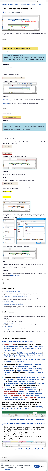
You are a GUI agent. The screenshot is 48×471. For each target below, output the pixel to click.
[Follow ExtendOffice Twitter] (5, 461)
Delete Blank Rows (10, 355)
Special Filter (9, 385)
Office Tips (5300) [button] (25, 4)
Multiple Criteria (21, 359)
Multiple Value (34, 359)
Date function (6, 103)
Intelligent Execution (11, 346)
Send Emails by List (28, 383)
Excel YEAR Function (8, 329)
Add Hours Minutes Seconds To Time (12, 291)
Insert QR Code (23, 393)
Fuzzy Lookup (19, 361)
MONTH (7, 99)
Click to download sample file (10, 282)
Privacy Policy (7, 469)
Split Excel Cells (20, 399)
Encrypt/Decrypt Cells (11, 383)
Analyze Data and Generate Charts (24, 348)
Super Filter (41, 383)
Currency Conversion (11, 397)
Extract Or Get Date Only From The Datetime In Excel (15, 296)
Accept (36, 466)
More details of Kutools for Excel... (21, 419)
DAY (13, 99)
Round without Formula (22, 357)
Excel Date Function (8, 315)
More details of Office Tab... (23, 449)
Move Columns (9, 371)
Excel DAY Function (8, 326)
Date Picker (13, 381)
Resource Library (34, 379)
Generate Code (25, 346)
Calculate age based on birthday (29, 392)
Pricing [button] (17, 4)
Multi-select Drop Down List (25, 366)
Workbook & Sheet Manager (17, 379)
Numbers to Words (32, 395)
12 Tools (20, 388)
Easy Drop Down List (26, 364)
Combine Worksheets (26, 381)
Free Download (40, 419)
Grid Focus (21, 377)
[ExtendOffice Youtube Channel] (8, 461)
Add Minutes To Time (8, 301)
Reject (42, 466)
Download (10, 4)
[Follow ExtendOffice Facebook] (3, 461)
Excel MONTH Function (9, 323)
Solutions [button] (4, 4)
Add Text (29, 388)
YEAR (4, 99)
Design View (31, 377)
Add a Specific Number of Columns (29, 369)
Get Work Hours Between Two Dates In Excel (13, 304)
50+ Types (21, 390)
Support (34, 4)
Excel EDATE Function (15, 275)
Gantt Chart (32, 390)
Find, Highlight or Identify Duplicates (29, 353)
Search (41, 4)
